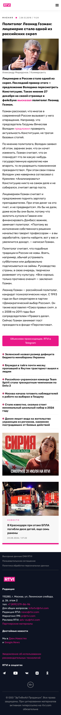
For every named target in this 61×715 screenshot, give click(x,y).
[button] (57, 5)
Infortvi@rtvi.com (39, 608)
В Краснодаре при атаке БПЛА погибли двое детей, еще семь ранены (28, 529)
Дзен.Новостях (18, 638)
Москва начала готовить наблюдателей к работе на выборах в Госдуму (30, 395)
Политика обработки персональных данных (25, 565)
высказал (24, 100)
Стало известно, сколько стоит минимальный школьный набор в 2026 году (28, 407)
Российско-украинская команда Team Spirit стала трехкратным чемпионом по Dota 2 (29, 382)
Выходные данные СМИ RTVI (17, 556)
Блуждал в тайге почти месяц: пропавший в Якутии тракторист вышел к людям (30, 368)
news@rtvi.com (30, 612)
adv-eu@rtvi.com (30, 619)
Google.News (12, 642)
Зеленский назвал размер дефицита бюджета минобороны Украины (28, 356)
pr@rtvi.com (28, 615)
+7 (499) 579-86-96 (19, 604)
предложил (22, 128)
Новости (13, 520)
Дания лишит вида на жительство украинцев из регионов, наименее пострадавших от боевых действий (26, 421)
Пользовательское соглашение (19, 561)
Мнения (7, 18)
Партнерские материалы (17, 623)
